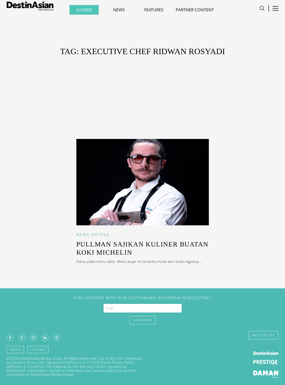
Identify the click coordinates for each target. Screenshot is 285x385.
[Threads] (56, 337)
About (15, 350)
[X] (21, 337)
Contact (37, 350)
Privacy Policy (123, 362)
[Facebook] (10, 337)
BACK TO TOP (263, 335)
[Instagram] (33, 337)
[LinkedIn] (45, 337)
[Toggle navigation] (262, 8)
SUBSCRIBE (142, 320)
